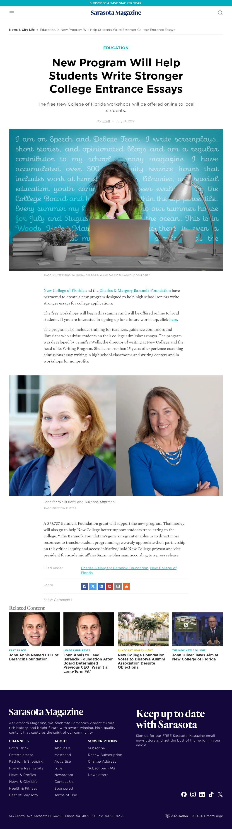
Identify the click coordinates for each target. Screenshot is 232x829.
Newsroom (63, 775)
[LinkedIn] (202, 797)
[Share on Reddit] (126, 586)
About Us (62, 748)
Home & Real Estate (26, 768)
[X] (220, 797)
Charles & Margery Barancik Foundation (135, 290)
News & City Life (22, 29)
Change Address (102, 761)
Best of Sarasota (23, 795)
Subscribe (96, 748)
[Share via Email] (118, 586)
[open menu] (11, 13)
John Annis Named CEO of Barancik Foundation (33, 657)
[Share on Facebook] (84, 586)
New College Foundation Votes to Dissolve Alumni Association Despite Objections (141, 661)
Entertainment (21, 755)
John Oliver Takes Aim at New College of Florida (195, 657)
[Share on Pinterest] (109, 586)
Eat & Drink (19, 748)
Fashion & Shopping (26, 761)
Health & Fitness (23, 788)
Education (48, 29)
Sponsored (63, 788)
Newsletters (98, 775)
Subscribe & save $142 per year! (116, 3)
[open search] (220, 13)
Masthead (62, 755)
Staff (106, 121)
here (173, 319)
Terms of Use (65, 795)
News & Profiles (22, 775)
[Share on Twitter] (93, 586)
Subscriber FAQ (101, 768)
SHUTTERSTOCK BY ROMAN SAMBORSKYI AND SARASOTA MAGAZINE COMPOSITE (101, 275)
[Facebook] (184, 797)
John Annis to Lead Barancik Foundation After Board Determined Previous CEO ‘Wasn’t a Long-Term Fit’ (88, 663)
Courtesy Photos (64, 508)
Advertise (62, 761)
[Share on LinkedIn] (101, 586)
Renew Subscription (105, 755)
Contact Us (64, 781)
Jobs (58, 768)
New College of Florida (64, 290)
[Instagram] (193, 797)
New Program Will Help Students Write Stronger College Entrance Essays (118, 29)
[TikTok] (211, 797)
